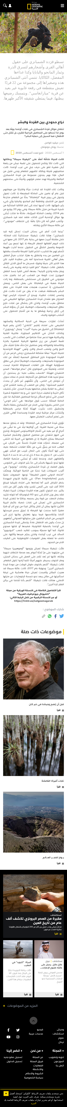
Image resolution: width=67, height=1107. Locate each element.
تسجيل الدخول (14, 1061)
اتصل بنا (60, 1065)
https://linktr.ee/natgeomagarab (33, 601)
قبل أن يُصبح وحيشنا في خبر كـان (46, 704)
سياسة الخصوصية (33, 1078)
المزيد (33, 1103)
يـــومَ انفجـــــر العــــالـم (53, 857)
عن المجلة (38, 1057)
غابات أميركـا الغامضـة (53, 781)
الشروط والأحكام (34, 1073)
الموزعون (59, 1061)
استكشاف (56, 915)
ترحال (61, 1042)
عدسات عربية (36, 1034)
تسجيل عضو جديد (13, 1057)
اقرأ (58, 710)
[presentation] (46, 49)
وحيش (60, 1029)
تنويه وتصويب (56, 1057)
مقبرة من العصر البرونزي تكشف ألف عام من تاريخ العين (34, 920)
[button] (37, 49)
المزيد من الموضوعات (22, 1006)
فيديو (40, 1029)
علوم (61, 1038)
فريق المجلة (36, 1061)
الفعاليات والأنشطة (38, 1067)
